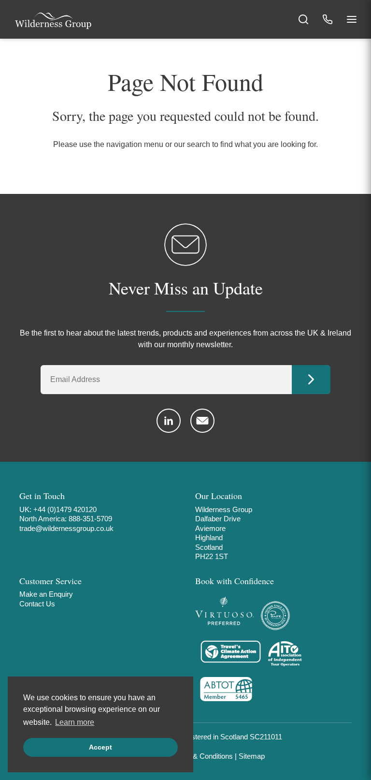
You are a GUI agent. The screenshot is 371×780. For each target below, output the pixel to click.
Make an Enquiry (46, 594)
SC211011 (266, 737)
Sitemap (252, 756)
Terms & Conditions (202, 756)
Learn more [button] (74, 722)
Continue (311, 379)
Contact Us (37, 604)
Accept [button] (100, 747)
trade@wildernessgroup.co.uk (66, 528)
